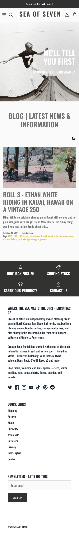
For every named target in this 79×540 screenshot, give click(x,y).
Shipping (12, 410)
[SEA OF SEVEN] (39, 14)
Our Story (13, 428)
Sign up (17, 498)
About (11, 423)
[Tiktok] (38, 387)
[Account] (66, 14)
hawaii (44, 236)
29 (21, 236)
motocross (63, 236)
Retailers (13, 441)
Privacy (12, 447)
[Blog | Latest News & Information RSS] (73, 138)
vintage (26, 239)
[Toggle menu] (4, 14)
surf (20, 239)
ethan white (35, 236)
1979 (10, 236)
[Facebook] (17, 387)
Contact (12, 459)
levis (56, 236)
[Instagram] (24, 387)
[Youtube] (31, 387)
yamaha (43, 239)
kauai (50, 236)
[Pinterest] (45, 387)
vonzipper (35, 239)
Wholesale (13, 435)
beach (26, 236)
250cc (16, 236)
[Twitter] (10, 387)
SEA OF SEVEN (21, 526)
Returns (12, 416)
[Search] (12, 14)
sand (71, 236)
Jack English (14, 453)
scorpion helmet (10, 239)
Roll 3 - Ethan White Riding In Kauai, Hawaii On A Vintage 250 (38, 202)
